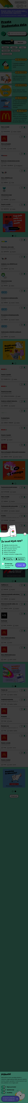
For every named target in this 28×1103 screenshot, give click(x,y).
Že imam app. (8, 563)
